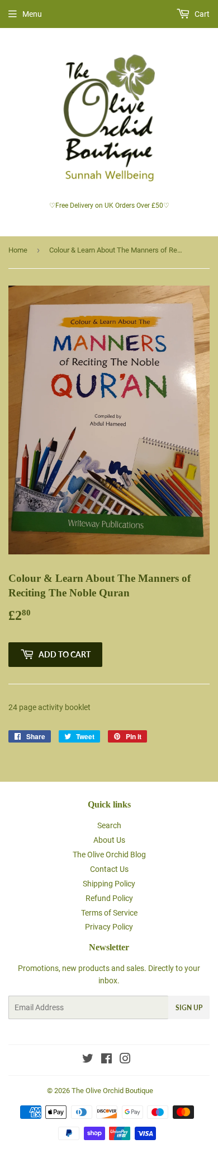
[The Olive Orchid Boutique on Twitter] (87, 1060)
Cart (201, 14)
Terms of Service (109, 912)
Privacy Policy (109, 926)
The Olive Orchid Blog (109, 854)
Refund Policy (109, 898)
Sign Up (189, 1007)
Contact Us (109, 869)
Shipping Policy (109, 883)
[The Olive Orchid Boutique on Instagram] (125, 1060)
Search (109, 825)
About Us (109, 839)
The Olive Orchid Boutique (112, 1090)
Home (17, 250)
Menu (32, 14)
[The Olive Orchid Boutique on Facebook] (106, 1060)
